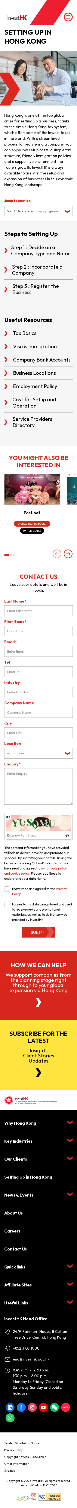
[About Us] (38, 1002)
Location (12, 743)
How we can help (39, 965)
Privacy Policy (13, 1450)
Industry (12, 682)
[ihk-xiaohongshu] (65, 1407)
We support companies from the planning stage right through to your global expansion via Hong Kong (38, 982)
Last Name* (15, 601)
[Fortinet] (32, 489)
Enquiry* (12, 764)
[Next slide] (68, 554)
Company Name (19, 702)
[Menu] (68, 17)
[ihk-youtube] (43, 1407)
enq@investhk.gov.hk (31, 1359)
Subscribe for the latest (38, 1037)
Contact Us (15, 1249)
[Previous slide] (57, 554)
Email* (10, 641)
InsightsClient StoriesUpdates (38, 1055)
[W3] (49, 1497)
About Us (13, 1213)
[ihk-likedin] (10, 1407)
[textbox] (35, 753)
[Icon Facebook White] (21, 1407)
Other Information (16, 1464)
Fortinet (32, 512)
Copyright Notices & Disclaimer (25, 1457)
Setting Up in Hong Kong (28, 1177)
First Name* (15, 621)
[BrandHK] (26, 1497)
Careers (12, 1231)
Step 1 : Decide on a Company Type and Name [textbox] (35, 211)
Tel (7, 662)
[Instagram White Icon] (32, 1407)
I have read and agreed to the (39, 891)
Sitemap (9, 1470)
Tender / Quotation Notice (22, 1443)
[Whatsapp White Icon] (10, 1417)
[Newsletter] (38, 1073)
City (8, 723)
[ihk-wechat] (54, 1407)
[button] (6, 555)
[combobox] (38, 211)
